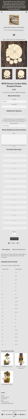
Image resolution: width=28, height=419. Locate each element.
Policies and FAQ (5, 401)
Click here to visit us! (19, 30)
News (2, 400)
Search (2, 395)
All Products (4, 398)
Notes (14, 133)
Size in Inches (14, 104)
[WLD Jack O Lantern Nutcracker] (21, 359)
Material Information (19, 249)
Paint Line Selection (14, 123)
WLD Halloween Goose (7, 366)
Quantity (14, 231)
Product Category (5, 397)
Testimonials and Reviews (7, 403)
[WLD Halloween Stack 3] (7, 377)
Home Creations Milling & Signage (15, 410)
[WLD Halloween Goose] (7, 359)
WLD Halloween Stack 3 (7, 384)
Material (14, 99)
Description (6, 249)
